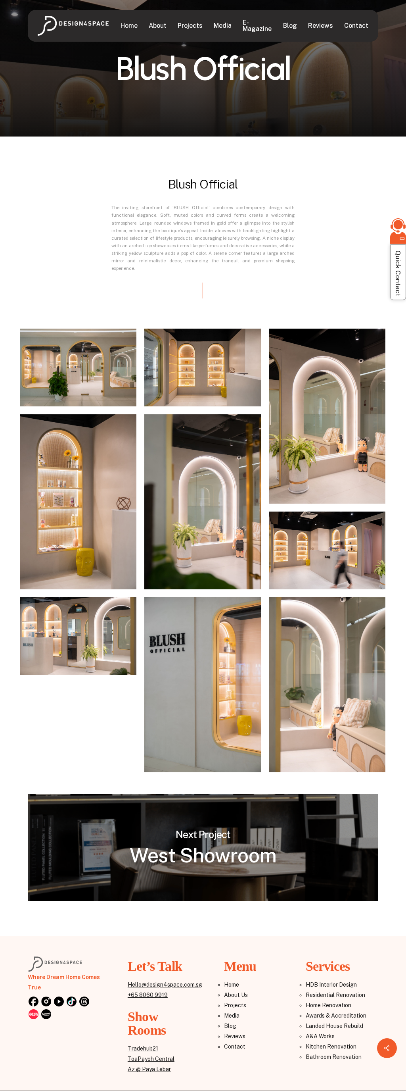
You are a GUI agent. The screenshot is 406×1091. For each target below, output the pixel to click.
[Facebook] (33, 1002)
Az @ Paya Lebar (149, 1069)
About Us (236, 995)
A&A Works (320, 1036)
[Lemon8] (46, 1014)
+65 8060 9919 (148, 995)
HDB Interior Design (331, 984)
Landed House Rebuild (334, 1026)
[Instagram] (46, 1002)
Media (231, 1015)
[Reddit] (33, 1014)
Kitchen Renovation (331, 1046)
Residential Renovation (335, 995)
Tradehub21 (143, 1048)
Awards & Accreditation (336, 1015)
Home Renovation (328, 1005)
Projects (235, 1005)
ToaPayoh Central (151, 1059)
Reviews (234, 1036)
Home (231, 984)
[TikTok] (71, 1002)
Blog (230, 1026)
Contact (234, 1046)
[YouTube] (58, 1002)
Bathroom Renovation (334, 1057)
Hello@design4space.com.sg (165, 984)
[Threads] (84, 1002)
